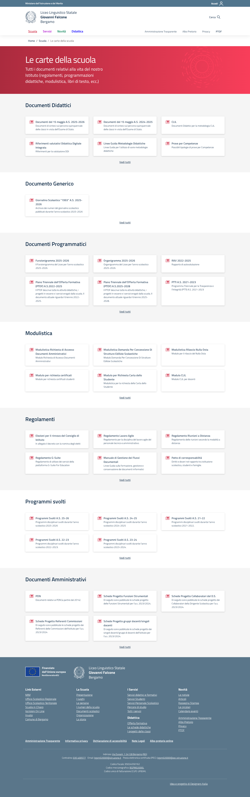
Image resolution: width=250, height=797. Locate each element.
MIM (27, 695)
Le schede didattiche (139, 727)
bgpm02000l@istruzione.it (107, 757)
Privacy (206, 31)
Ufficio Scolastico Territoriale (41, 703)
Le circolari (184, 707)
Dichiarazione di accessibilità (110, 741)
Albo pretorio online (161, 741)
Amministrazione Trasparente (161, 31)
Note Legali (138, 741)
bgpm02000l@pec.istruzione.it (172, 757)
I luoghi (80, 699)
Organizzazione (85, 715)
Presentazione (84, 695)
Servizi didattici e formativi (142, 695)
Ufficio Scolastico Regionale (40, 699)
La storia (81, 719)
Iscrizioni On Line (34, 711)
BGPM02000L (137, 767)
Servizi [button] (47, 31)
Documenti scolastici (87, 711)
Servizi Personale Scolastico (143, 703)
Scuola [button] (32, 31)
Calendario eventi (188, 711)
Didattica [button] (77, 31)
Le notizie (183, 695)
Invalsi (29, 715)
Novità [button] (61, 31)
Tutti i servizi (134, 711)
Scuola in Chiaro (34, 707)
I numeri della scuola (87, 707)
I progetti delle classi (139, 731)
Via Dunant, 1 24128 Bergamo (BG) (129, 754)
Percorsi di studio (136, 707)
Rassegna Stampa (188, 703)
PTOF (219, 31)
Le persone (82, 703)
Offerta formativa (137, 723)
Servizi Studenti (136, 699)
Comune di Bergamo (36, 719)
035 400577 (79, 757)
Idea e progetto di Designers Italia (189, 784)
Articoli (182, 699)
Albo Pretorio (189, 31)
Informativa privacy (76, 741)
